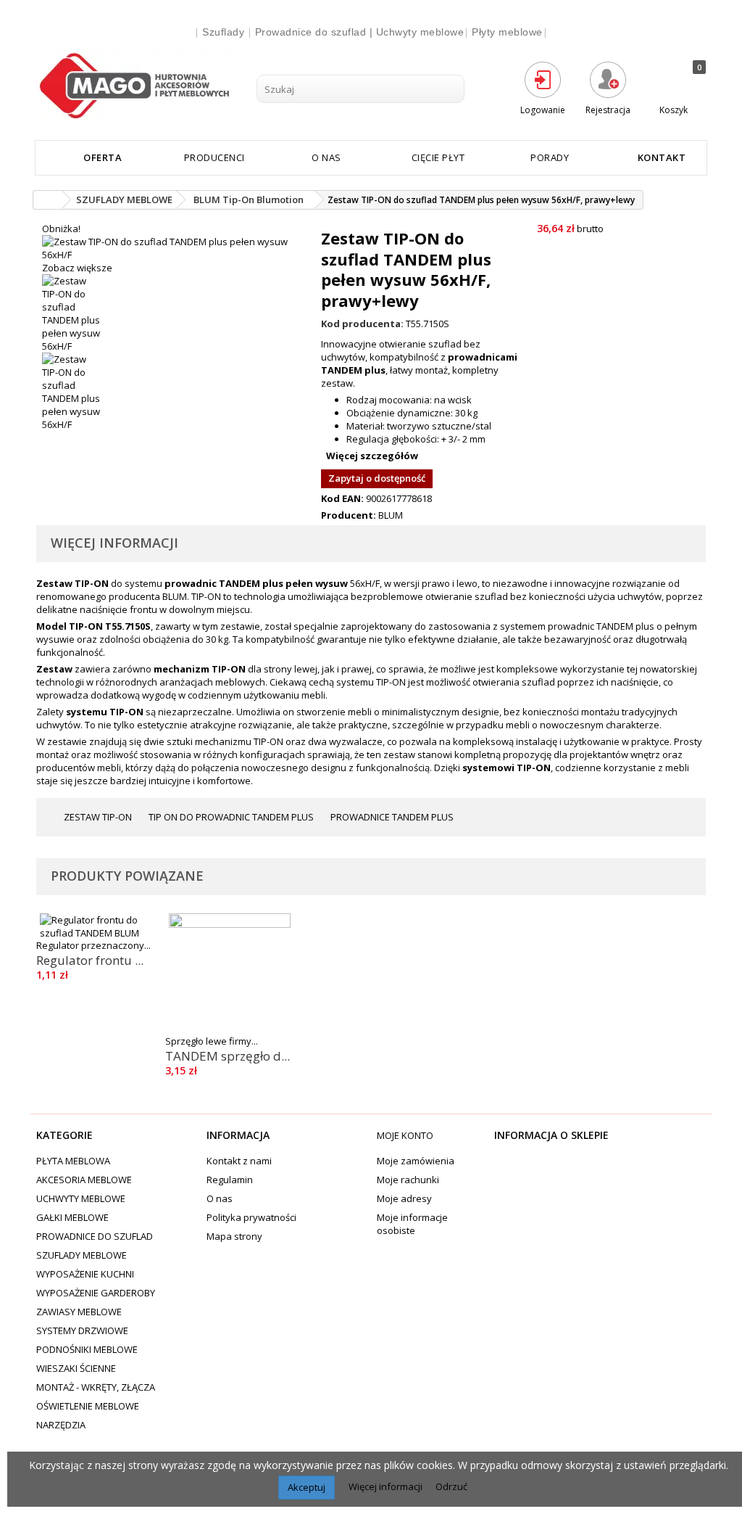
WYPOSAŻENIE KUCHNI (85, 1273)
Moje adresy (404, 1198)
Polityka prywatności (251, 1217)
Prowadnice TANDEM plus (391, 816)
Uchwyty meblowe (420, 32)
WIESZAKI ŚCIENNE (76, 1368)
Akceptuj (306, 1487)
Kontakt (662, 157)
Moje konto (405, 1135)
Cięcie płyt (438, 157)
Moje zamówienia (415, 1160)
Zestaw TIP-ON (97, 816)
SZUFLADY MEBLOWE (81, 1255)
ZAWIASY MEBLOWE (79, 1311)
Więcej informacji (387, 1486)
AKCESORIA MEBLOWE (84, 1179)
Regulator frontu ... (89, 960)
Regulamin (230, 1179)
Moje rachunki (408, 1179)
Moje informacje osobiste (412, 1224)
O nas (326, 157)
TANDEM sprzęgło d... (227, 1056)
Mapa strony (234, 1236)
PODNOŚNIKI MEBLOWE (87, 1349)
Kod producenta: (362, 323)
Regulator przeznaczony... (93, 945)
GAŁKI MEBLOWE (72, 1217)
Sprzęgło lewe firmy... (211, 1041)
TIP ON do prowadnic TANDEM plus (230, 816)
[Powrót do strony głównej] (48, 200)
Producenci (214, 157)
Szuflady (223, 32)
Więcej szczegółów (372, 455)
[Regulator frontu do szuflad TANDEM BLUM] (100, 926)
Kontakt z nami (239, 1160)
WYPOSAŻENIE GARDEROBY (95, 1292)
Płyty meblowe (507, 32)
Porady (549, 157)
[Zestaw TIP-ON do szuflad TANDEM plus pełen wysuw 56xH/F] (175, 313)
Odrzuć (451, 1486)
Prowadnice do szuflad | (315, 32)
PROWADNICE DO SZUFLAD (94, 1236)
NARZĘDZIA (61, 1424)
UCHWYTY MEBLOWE (80, 1198)
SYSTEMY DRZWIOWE (82, 1330)
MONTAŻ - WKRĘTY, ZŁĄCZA (95, 1387)
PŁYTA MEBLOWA (73, 1160)
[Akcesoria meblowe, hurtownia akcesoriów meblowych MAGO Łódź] (140, 85)
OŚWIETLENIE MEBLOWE (87, 1405)
